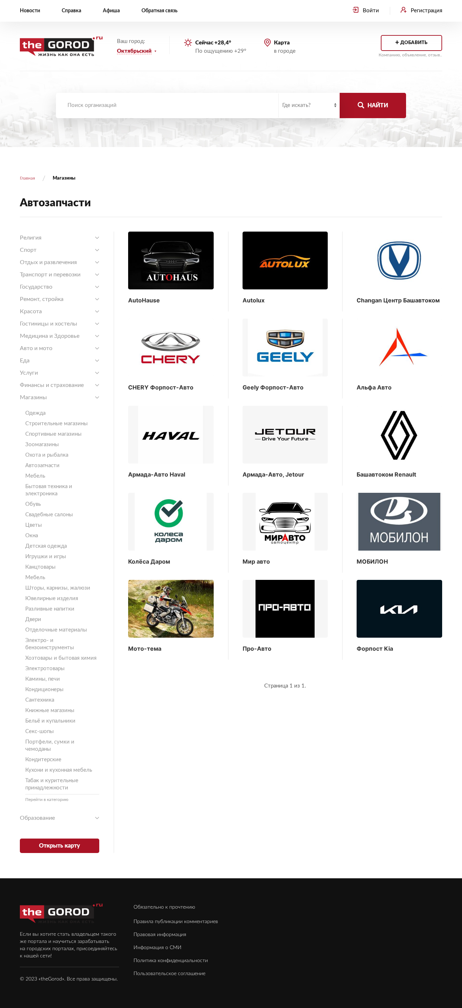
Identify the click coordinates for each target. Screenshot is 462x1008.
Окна (31, 535)
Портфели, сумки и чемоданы (49, 745)
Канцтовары (40, 567)
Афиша (111, 10)
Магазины (33, 397)
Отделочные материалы (56, 630)
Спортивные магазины (53, 434)
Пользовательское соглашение (169, 973)
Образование (37, 818)
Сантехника (39, 700)
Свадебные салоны (49, 514)
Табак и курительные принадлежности (51, 784)
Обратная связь (159, 10)
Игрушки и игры (45, 556)
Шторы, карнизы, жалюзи (57, 588)
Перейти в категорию (46, 799)
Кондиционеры (44, 689)
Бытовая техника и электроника (48, 490)
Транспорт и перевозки (50, 274)
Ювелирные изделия (51, 598)
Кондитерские (43, 759)
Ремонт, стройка (42, 299)
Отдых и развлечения (48, 262)
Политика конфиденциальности (171, 960)
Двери (33, 619)
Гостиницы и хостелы (48, 324)
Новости (30, 10)
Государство (36, 287)
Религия (31, 238)
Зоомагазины (42, 444)
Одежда (35, 413)
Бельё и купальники (50, 721)
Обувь (33, 504)
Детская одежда (46, 546)
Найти (377, 105)
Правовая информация (160, 934)
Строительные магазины (56, 423)
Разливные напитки (49, 609)
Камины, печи (42, 679)
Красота (31, 311)
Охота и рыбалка (46, 455)
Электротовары (45, 668)
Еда (25, 360)
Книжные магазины (49, 710)
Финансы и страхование (52, 385)
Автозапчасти (42, 465)
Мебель (35, 476)
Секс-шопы (39, 731)
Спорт (28, 250)
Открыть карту (59, 846)
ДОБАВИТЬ (411, 43)
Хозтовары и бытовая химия (60, 658)
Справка (71, 10)
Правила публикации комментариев (176, 921)
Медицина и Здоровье (49, 336)
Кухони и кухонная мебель (58, 770)
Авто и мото (36, 348)
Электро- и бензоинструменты (49, 644)
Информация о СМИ (158, 947)
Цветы (33, 525)
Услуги (29, 373)
